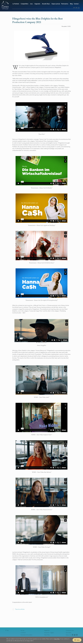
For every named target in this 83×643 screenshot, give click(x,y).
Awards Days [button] (46, 3)
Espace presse (56, 3)
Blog (71, 3)
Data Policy (47, 635)
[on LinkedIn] (74, 635)
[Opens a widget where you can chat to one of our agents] (76, 640)
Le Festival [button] (16, 3)
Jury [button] (31, 3)
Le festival (23, 632)
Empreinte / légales (49, 632)
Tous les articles (19, 609)
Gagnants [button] (37, 3)
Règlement (47, 630)
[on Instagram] (77, 635)
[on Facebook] (72, 635)
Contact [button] (76, 3)
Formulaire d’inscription (26, 635)
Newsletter (68, 632)
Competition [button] (24, 3)
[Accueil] (5, 9)
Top (8, 630)
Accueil (22, 630)
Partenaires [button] (64, 3)
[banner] (41, 5)
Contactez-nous (70, 630)
